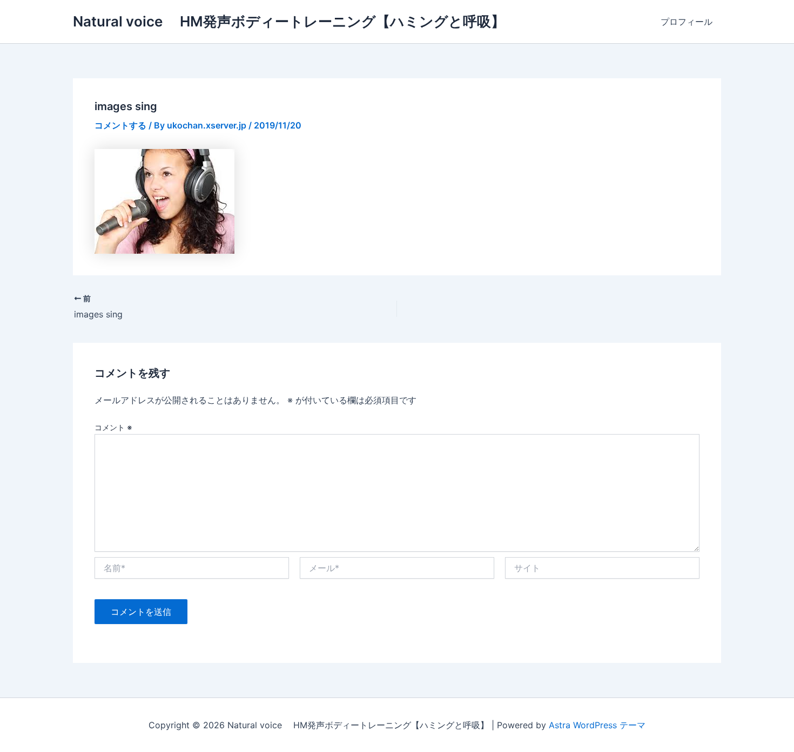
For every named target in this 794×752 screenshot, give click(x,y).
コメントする (120, 125)
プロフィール (686, 21)
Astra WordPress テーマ (597, 725)
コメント (113, 427)
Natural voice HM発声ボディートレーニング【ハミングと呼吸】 (289, 21)
